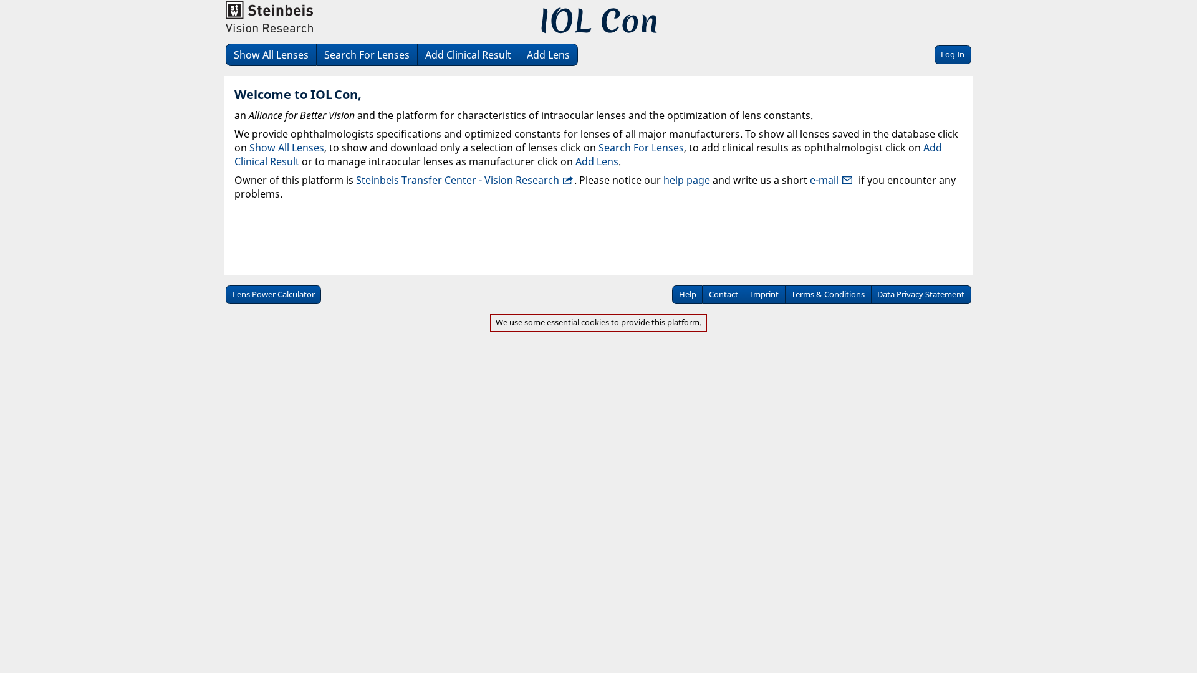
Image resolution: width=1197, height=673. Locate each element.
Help (687, 294)
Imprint (765, 294)
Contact (723, 294)
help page (686, 180)
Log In (952, 54)
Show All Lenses (271, 55)
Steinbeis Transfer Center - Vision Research (457, 180)
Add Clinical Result (468, 55)
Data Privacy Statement (920, 294)
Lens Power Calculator (274, 294)
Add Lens (548, 55)
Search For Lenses (367, 55)
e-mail (824, 180)
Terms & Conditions (828, 294)
